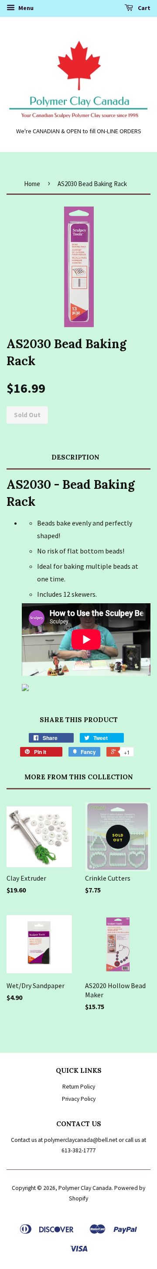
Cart (143, 8)
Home (32, 184)
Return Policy (78, 1086)
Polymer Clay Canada (85, 1188)
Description (75, 457)
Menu (25, 8)
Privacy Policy (79, 1099)
